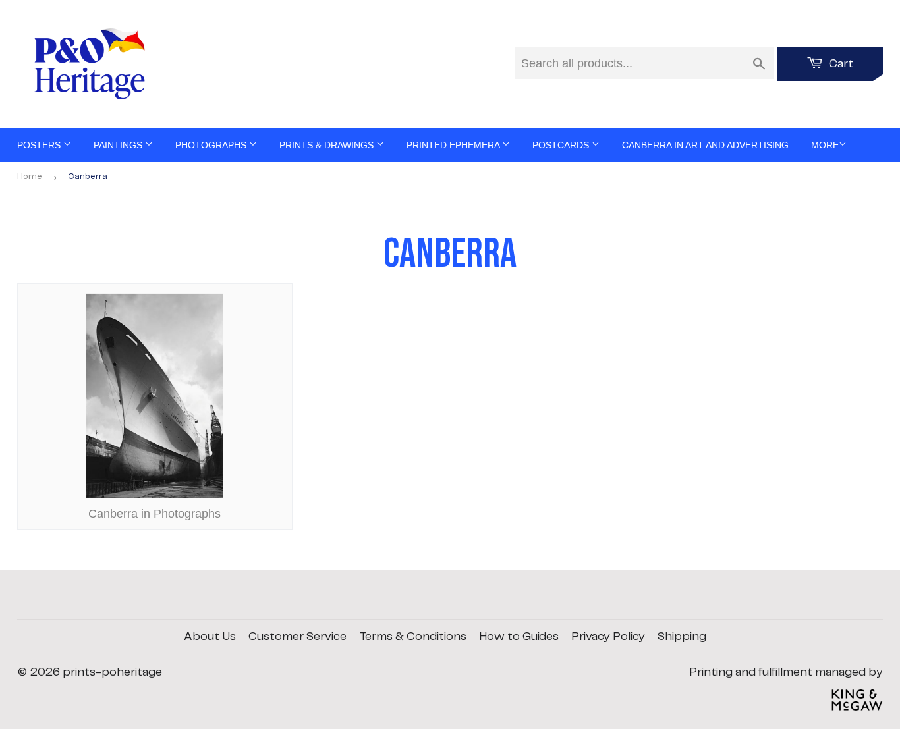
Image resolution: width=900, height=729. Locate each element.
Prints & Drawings (327, 145)
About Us (210, 637)
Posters (40, 145)
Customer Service (297, 637)
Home (29, 177)
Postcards (562, 145)
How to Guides (519, 637)
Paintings (119, 145)
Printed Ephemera (454, 145)
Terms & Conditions (412, 637)
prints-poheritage (112, 672)
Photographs (212, 145)
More (825, 145)
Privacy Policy (608, 637)
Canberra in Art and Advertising (705, 145)
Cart (839, 64)
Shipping (682, 637)
